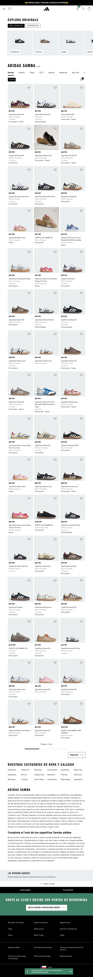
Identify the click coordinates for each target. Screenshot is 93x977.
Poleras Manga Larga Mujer (66, 775)
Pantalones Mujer (52, 780)
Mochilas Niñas (78, 775)
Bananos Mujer (51, 775)
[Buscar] (83, 9)
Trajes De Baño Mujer (26, 770)
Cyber (62, 935)
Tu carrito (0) (68, 890)
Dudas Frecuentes (41, 922)
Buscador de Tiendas (16, 922)
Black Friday (38, 935)
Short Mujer (39, 780)
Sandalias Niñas (78, 780)
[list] (46, 44)
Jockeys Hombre (24, 780)
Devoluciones (39, 929)
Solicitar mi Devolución (68, 929)
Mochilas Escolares (38, 770)
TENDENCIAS (33, 26)
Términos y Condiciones (43, 947)
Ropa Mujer (65, 780)
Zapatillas (12, 770)
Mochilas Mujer (11, 780)
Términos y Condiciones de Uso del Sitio (71, 949)
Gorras (24, 775)
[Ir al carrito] (89, 9)
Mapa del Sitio (65, 922)
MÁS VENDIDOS (16, 26)
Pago (10, 929)
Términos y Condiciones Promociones (17, 957)
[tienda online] (46, 10)
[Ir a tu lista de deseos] (10, 9)
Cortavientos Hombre (52, 770)
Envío (10, 935)
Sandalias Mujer (12, 775)
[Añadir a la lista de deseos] (29, 88)
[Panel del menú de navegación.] (4, 9)
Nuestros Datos (14, 947)
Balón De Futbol (78, 770)
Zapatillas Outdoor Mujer (65, 770)
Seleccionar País (66, 956)
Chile (50, 967)
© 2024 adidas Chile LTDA (46, 974)
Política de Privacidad (42, 956)
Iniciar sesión (25, 890)
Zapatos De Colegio (39, 775)
